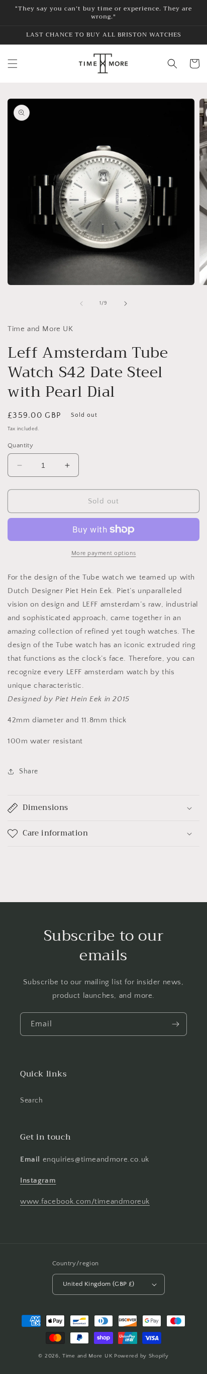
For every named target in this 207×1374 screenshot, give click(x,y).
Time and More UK (87, 1356)
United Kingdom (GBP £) (99, 1283)
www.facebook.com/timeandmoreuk (85, 1201)
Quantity (20, 445)
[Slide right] (126, 304)
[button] (13, 64)
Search (31, 1100)
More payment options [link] (103, 553)
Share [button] (28, 771)
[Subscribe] (175, 1024)
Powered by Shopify (141, 1356)
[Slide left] (81, 304)
